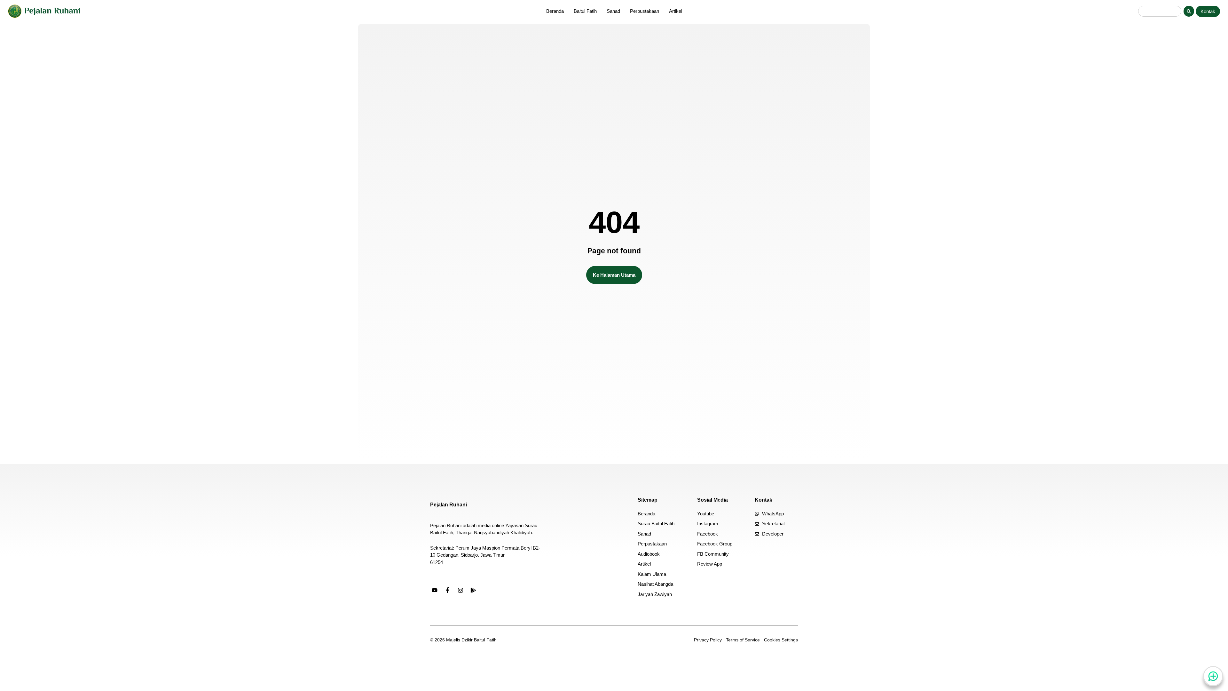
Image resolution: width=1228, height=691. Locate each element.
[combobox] (1159, 11)
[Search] (1189, 11)
